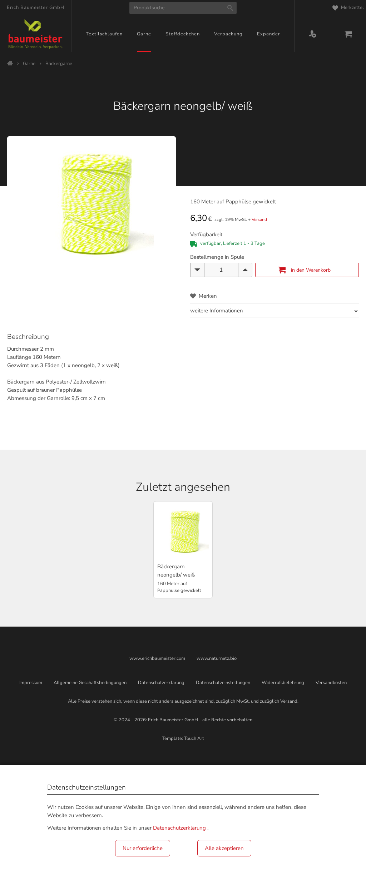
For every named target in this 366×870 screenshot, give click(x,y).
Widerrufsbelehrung (283, 682)
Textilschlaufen (104, 34)
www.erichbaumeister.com (157, 658)
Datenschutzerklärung (161, 682)
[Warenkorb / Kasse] (348, 34)
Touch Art (194, 738)
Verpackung (228, 34)
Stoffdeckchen (182, 34)
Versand (259, 219)
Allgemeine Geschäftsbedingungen (90, 682)
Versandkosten (331, 682)
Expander (268, 34)
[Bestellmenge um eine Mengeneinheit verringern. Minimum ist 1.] (197, 270)
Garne (144, 34)
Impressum (30, 682)
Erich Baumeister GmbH (35, 7)
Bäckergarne (58, 63)
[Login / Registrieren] (312, 34)
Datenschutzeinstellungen (223, 682)
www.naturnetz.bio (217, 658)
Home (10, 63)
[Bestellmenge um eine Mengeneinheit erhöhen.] (245, 270)
